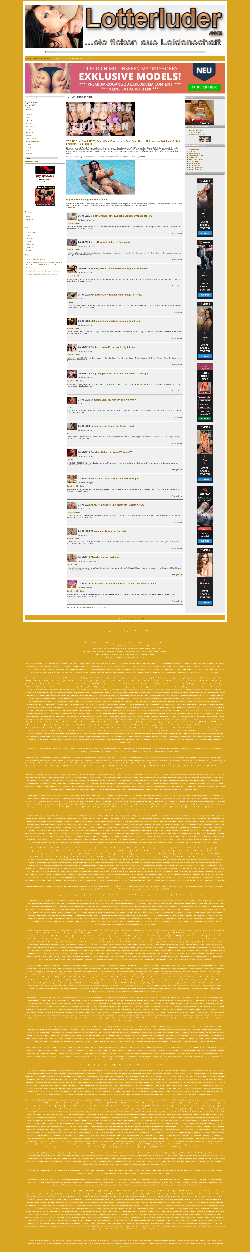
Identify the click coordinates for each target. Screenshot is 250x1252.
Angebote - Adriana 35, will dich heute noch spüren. (42, 274)
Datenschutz (30, 244)
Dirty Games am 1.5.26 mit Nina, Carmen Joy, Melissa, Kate (123, 583)
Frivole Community (195, 132)
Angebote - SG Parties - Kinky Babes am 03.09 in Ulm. (43, 271)
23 (101, 607)
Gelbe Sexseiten (194, 163)
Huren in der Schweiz (196, 167)
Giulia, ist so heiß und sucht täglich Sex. (113, 347)
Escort (28, 117)
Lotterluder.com (113, 619)
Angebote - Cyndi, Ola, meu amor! (36, 268)
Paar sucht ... (30, 132)
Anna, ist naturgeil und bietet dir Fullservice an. (117, 504)
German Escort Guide (196, 155)
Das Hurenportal (194, 165)
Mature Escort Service (196, 159)
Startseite (56, 58)
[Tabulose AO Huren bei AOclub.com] (205, 139)
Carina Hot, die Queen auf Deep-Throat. (112, 426)
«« (68, 607)
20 (92, 607)
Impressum (29, 247)
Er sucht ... (29, 129)
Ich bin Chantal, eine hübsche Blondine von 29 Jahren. (121, 216)
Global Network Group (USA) (135, 619)
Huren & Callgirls (73, 223)
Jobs (27, 150)
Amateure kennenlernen (197, 134)
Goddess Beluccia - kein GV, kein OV (111, 452)
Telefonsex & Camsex (32, 141)
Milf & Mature (30, 126)
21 (95, 607)
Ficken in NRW (194, 161)
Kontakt (28, 250)
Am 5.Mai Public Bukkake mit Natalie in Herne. (116, 294)
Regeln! (28, 235)
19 (89, 607)
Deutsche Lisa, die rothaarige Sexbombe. (113, 399)
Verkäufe (29, 147)
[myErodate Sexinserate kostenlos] (45, 174)
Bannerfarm (29, 238)
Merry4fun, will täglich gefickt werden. (112, 242)
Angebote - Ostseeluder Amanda (36, 259)
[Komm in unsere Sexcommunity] (205, 112)
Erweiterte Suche (31, 162)
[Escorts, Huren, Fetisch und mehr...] (45, 196)
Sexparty (70, 302)
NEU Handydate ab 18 (196, 130)
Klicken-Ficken (194, 149)
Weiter (105, 607)
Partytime (29, 135)
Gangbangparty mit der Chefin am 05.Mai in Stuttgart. (120, 373)
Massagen (29, 153)
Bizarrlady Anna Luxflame (105, 557)
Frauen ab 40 (72, 565)
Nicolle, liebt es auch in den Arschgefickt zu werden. (120, 268)
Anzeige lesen (177, 233)
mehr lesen (71, 207)
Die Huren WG (193, 157)
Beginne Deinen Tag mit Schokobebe (87, 199)
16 (80, 607)
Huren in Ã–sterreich (195, 169)
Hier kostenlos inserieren (73, 58)
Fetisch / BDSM (31, 138)
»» (109, 607)
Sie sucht (70, 407)
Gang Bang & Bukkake (75, 381)
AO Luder (29, 123)
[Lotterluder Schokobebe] (125, 177)
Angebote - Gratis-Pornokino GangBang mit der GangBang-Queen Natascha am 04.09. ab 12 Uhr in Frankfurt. (44, 264)
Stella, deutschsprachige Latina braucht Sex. (116, 321)
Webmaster (29, 219)
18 (86, 607)
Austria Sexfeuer (194, 153)
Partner (28, 216)
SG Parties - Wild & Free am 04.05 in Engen (115, 478)
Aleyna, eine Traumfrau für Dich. (108, 531)
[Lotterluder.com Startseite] (125, 26)
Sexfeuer (192, 151)
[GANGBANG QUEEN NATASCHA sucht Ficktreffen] (125, 119)
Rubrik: (89, 58)
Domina (70, 460)
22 (98, 607)
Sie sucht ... (29, 120)
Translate (29, 109)
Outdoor (28, 144)
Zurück (72, 607)
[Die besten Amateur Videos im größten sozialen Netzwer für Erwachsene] (125, 78)
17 (83, 607)
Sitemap (28, 241)
